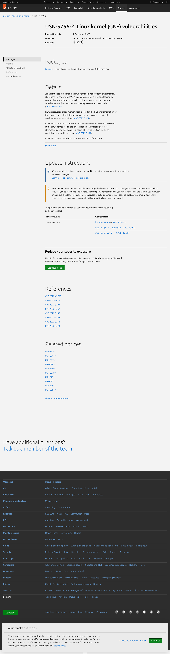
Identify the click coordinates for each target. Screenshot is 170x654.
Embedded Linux (65, 520)
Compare (71, 558)
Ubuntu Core (9, 526)
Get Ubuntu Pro (54, 268)
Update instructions (15, 68)
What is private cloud (81, 545)
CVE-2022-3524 (81, 118)
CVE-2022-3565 (52, 317)
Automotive (50, 597)
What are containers (54, 565)
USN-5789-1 (50, 364)
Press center (102, 612)
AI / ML (6, 507)
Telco (86, 597)
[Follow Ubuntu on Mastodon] (117, 612)
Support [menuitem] (73, 2)
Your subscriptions (53, 577)
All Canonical (155, 2)
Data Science (64, 507)
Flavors (77, 533)
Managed (64, 488)
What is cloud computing (56, 545)
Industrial (62, 597)
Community (76, 514)
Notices (121, 8)
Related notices (13, 76)
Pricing (84, 577)
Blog (80, 612)
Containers (8, 565)
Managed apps (52, 501)
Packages (10, 59)
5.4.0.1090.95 (119, 222)
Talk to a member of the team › (39, 449)
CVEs (111, 8)
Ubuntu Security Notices (17, 16)
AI (46, 590)
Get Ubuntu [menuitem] (101, 2)
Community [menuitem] (86, 2)
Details (9, 63)
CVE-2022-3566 (52, 313)
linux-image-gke (102, 222)
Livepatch (78, 8)
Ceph (5, 488)
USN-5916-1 (50, 351)
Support (57, 482)
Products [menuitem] (47, 2)
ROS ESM (49, 514)
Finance (94, 597)
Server (59, 571)
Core (73, 571)
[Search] (167, 2)
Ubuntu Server (10, 539)
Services (76, 526)
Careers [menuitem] (114, 2)
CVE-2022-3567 (52, 309)
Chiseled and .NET (93, 565)
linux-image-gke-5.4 (104, 233)
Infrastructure (62, 590)
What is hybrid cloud (103, 545)
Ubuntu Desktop (11, 533)
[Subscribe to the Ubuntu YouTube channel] (145, 612)
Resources (98, 494)
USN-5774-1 (50, 377)
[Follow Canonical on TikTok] (152, 612)
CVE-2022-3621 (52, 300)
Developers (66, 533)
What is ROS (62, 514)
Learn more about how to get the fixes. (70, 178)
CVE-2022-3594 (52, 304)
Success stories (63, 526)
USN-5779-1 (50, 373)
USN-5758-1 (50, 385)
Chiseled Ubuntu (74, 565)
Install (48, 482)
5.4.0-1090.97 (129, 227)
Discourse (94, 577)
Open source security (105, 590)
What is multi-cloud (124, 545)
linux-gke (49, 69)
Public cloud (141, 545)
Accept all (155, 640)
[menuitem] (157, 2)
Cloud (6, 545)
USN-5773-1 (50, 381)
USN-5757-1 (50, 390)
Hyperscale (50, 539)
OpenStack (8, 482)
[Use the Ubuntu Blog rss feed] (159, 612)
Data (51, 590)
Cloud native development (146, 590)
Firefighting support (111, 577)
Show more (50, 145)
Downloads (8, 571)
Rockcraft (133, 565)
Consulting (77, 488)
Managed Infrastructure (82, 590)
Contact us (10, 612)
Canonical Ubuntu (10, 2)
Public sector (75, 597)
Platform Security (53, 8)
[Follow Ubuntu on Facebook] (124, 612)
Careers (72, 612)
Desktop (49, 571)
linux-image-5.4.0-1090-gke (108, 227)
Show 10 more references (57, 398)
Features (49, 526)
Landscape (8, 558)
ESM (68, 8)
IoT (4, 520)
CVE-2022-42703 (54, 106)
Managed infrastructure (14, 501)
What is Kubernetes (54, 494)
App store (49, 520)
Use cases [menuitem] (60, 2)
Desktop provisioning (81, 584)
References (11, 72)
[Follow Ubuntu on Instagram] (138, 612)
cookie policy (60, 645)
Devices (97, 584)
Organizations (51, 533)
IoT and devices (124, 590)
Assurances (134, 8)
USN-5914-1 (50, 356)
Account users (71, 577)
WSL (66, 571)
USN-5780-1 (50, 368)
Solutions (7, 590)
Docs (86, 488)
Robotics (7, 514)
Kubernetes (8, 494)
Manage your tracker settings (132, 640)
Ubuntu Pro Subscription (56, 584)
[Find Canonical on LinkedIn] (131, 612)
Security (7, 552)
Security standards (96, 8)
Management (81, 520)
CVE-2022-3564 (83, 133)
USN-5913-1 (50, 360)
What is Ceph (51, 488)
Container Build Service (116, 565)
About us (49, 612)
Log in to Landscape (103, 558)
